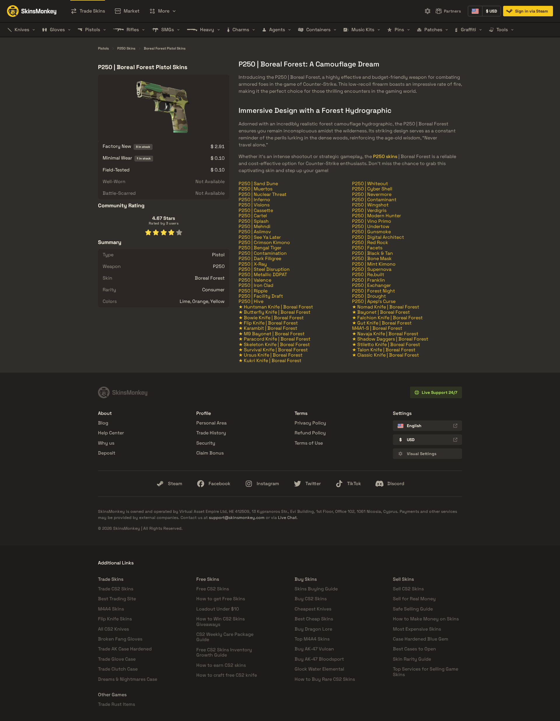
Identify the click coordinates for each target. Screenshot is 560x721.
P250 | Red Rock (370, 242)
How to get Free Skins (220, 599)
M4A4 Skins (111, 609)
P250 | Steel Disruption (264, 269)
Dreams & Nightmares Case (127, 679)
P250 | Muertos (255, 189)
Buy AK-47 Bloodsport (319, 659)
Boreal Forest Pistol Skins (165, 49)
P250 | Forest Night (373, 291)
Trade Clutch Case (118, 669)
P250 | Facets (367, 248)
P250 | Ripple (253, 291)
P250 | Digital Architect (378, 237)
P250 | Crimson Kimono (264, 242)
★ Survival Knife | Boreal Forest (273, 350)
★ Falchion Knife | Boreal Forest (387, 318)
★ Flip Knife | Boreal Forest (268, 323)
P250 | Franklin (368, 280)
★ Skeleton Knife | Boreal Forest (274, 344)
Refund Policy (310, 433)
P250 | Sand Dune (258, 183)
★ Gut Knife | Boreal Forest (382, 323)
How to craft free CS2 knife (226, 675)
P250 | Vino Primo (371, 221)
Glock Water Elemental (319, 669)
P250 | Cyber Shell (372, 189)
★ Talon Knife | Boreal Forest (383, 350)
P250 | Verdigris (369, 210)
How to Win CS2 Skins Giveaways (220, 621)
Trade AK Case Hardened (125, 649)
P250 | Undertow (370, 226)
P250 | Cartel (253, 216)
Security (205, 443)
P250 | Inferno (254, 200)
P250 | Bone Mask (372, 258)
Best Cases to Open (414, 649)
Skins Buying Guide (316, 589)
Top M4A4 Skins (312, 639)
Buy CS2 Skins (311, 599)
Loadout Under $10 (217, 609)
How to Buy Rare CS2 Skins (325, 679)
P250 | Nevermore (371, 194)
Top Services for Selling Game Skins (425, 671)
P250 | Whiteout (370, 183)
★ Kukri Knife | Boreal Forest (270, 360)
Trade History (211, 433)
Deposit (106, 453)
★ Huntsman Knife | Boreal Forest (276, 307)
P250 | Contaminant (374, 200)
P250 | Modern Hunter (376, 216)
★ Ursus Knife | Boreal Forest (270, 355)
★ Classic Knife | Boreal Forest (385, 355)
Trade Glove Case (117, 659)
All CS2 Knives (113, 629)
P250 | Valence (255, 280)
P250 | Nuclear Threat (262, 194)
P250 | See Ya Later (260, 237)
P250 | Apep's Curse (374, 301)
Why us (106, 443)
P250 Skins (126, 49)
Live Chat (287, 517)
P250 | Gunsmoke (371, 232)
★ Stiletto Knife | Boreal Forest (386, 344)
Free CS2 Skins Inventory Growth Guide (224, 652)
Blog (103, 423)
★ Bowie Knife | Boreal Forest (271, 318)
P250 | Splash (254, 221)
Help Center (111, 433)
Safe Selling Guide (413, 609)
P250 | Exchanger (371, 285)
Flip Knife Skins (115, 619)
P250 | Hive (251, 301)
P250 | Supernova (371, 269)
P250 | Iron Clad (256, 285)
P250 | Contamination (263, 253)
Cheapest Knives (313, 609)
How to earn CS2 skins (221, 665)
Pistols (103, 49)
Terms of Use (309, 443)
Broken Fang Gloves (120, 639)
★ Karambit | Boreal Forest (268, 328)
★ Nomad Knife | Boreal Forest (385, 307)
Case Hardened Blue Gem (420, 639)
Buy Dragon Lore (313, 629)
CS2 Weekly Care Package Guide (224, 637)
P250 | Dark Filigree (260, 258)
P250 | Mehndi (254, 226)
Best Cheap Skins (314, 619)
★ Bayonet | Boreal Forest (381, 312)
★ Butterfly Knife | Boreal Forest (274, 312)
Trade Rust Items (116, 704)
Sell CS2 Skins (408, 589)
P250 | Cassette (256, 210)
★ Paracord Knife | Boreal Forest (274, 339)
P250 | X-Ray (253, 264)
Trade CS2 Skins (115, 589)
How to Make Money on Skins (426, 619)
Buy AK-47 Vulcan (314, 649)
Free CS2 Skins (212, 589)
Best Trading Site (117, 599)
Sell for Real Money (414, 599)
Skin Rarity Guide (412, 659)
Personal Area (211, 423)
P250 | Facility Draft (261, 296)
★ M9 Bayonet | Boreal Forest (271, 334)
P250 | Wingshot (370, 205)
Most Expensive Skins (417, 629)
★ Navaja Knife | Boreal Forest (385, 334)
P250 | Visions (254, 205)
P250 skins (385, 156)
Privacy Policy (310, 423)
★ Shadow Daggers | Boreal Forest (390, 339)
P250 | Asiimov (255, 232)
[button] (162, 11)
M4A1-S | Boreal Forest (377, 328)
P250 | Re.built (368, 274)
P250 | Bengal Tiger (260, 248)
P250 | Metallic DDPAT (263, 274)
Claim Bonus (210, 453)
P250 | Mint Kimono (374, 264)
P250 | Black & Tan (372, 253)
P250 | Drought (369, 296)
